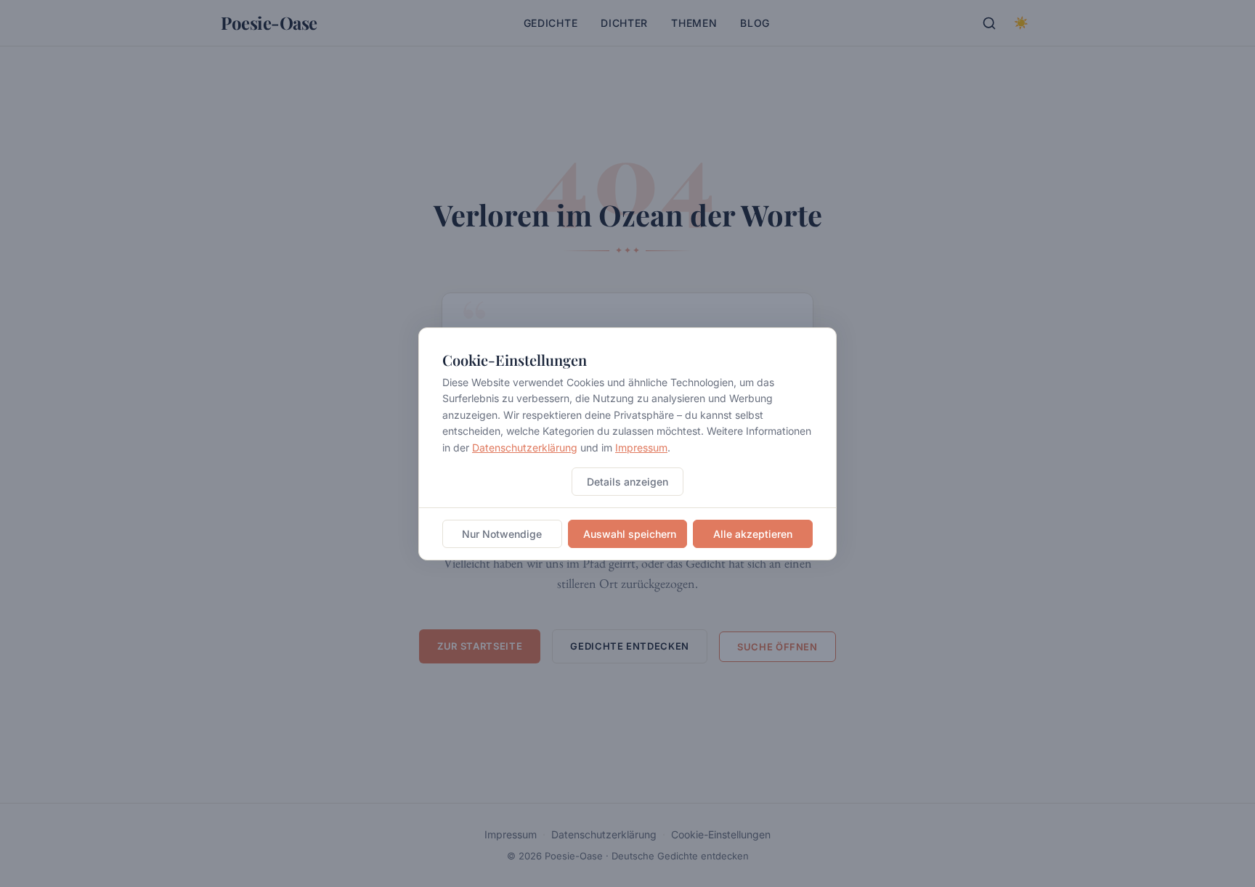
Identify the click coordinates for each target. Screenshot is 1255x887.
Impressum (641, 447)
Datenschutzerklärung (524, 447)
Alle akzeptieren (752, 533)
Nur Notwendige (502, 533)
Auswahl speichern (629, 533)
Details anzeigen (627, 481)
